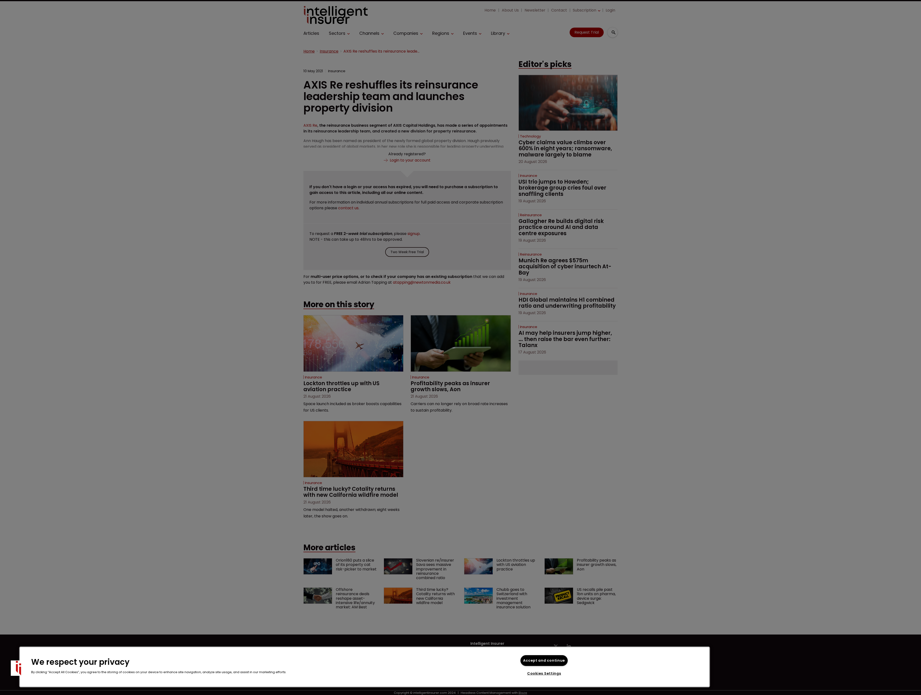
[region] (364, 667)
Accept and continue (544, 660)
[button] (18, 668)
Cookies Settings (544, 673)
